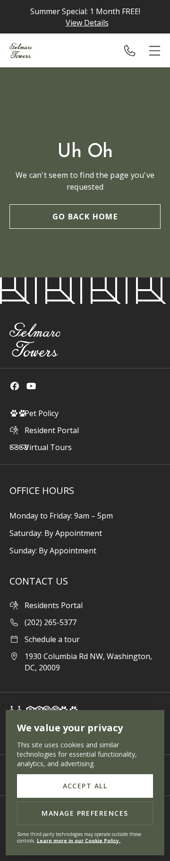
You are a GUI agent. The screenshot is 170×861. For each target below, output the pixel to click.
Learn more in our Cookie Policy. (78, 840)
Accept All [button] (85, 785)
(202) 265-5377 (133, 50)
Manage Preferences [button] (85, 813)
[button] (154, 51)
